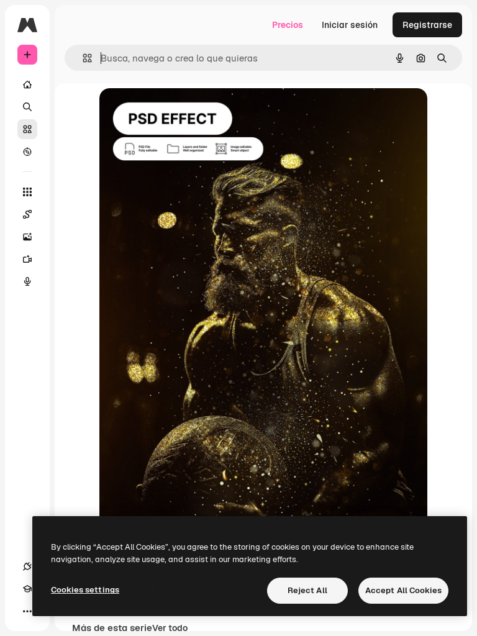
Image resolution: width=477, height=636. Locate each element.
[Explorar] (27, 151)
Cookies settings (85, 589)
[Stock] (27, 129)
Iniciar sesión (350, 24)
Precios (287, 24)
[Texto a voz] (27, 281)
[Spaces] (27, 214)
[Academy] (27, 589)
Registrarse (427, 24)
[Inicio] (27, 84)
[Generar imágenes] (27, 237)
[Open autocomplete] (82, 58)
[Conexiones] (27, 566)
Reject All (307, 590)
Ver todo (170, 628)
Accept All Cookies (403, 590)
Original (178, 111)
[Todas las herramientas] (27, 192)
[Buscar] (27, 107)
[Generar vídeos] (27, 259)
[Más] (27, 611)
